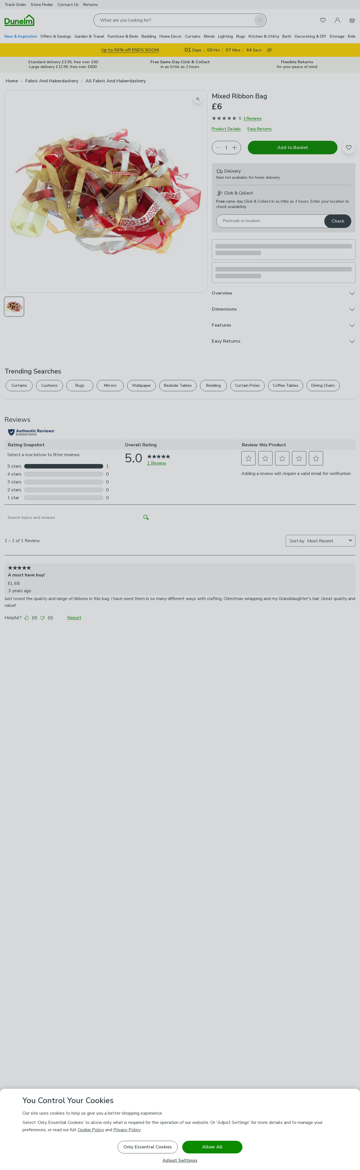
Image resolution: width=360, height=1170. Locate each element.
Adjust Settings (180, 1160)
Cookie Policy (91, 1130)
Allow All (212, 1147)
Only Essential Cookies (147, 1147)
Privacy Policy (126, 1130)
